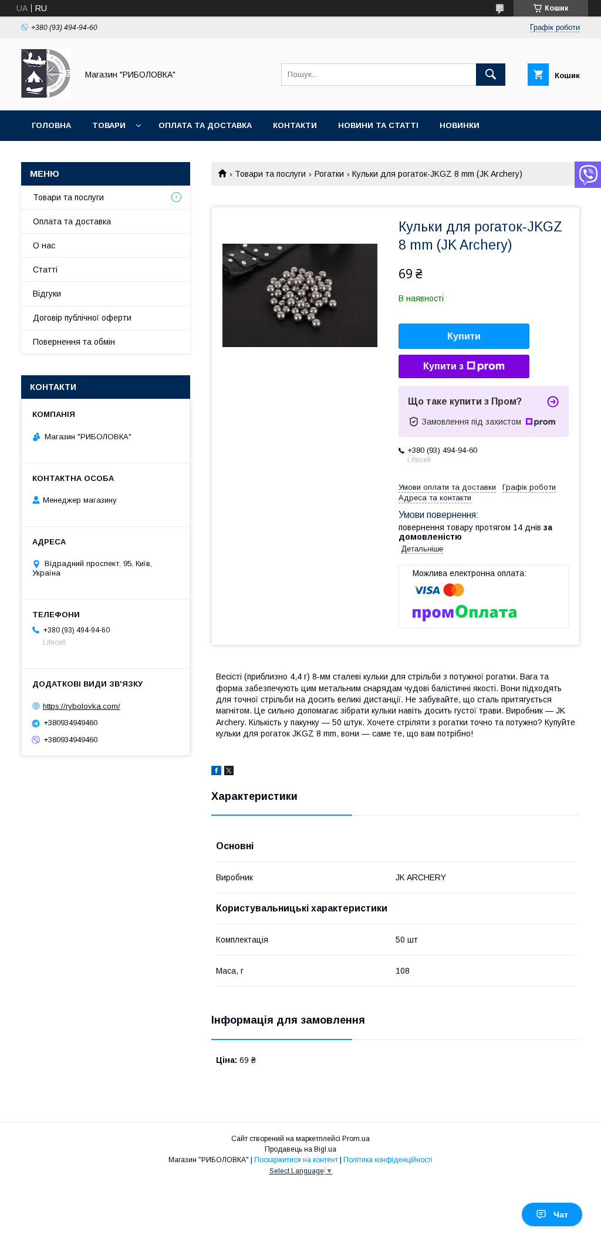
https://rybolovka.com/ (81, 706)
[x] (229, 772)
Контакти (295, 125)
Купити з (443, 366)
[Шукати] (490, 74)
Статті (45, 269)
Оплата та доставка (205, 125)
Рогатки (329, 174)
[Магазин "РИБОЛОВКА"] (46, 95)
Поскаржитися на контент (296, 1160)
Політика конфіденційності (388, 1160)
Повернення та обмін (74, 341)
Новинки (460, 125)
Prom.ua (356, 1139)
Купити (464, 336)
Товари (109, 125)
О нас (44, 245)
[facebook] (216, 772)
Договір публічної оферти (82, 317)
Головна (51, 125)
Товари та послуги (270, 174)
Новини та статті (378, 125)
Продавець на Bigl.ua (300, 1149)
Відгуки (47, 293)
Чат (560, 1214)
